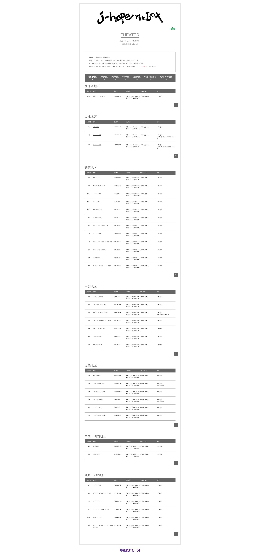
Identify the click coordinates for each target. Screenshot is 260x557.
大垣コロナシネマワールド (100, 328)
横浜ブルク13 (96, 201)
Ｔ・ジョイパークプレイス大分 (101, 509)
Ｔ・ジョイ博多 (97, 485)
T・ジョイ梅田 (97, 375)
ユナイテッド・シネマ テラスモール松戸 (103, 241)
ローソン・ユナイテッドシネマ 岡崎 (102, 320)
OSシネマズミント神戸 (99, 391)
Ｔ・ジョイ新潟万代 (98, 296)
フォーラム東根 (97, 135)
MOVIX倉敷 (96, 446)
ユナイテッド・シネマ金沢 (100, 304)
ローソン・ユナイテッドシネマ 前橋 (102, 265)
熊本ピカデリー (97, 501)
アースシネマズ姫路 (98, 399)
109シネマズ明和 (97, 344)
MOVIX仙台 (96, 127)
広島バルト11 (96, 454)
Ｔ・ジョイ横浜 (97, 193)
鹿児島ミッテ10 (97, 517)
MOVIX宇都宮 (96, 257)
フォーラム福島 (97, 144)
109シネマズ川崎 (97, 209)
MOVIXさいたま (97, 217)
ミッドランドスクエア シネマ (100, 312)
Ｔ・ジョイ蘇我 (97, 233)
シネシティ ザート (97, 336)
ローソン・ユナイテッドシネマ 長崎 (102, 493)
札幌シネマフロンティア (99, 96)
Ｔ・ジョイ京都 (97, 407)
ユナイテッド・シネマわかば (100, 225)
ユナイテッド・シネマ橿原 (100, 415)
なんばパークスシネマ (98, 383)
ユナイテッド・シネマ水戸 (100, 249)
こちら (143, 66)
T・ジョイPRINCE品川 (99, 185)
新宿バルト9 (96, 177)
